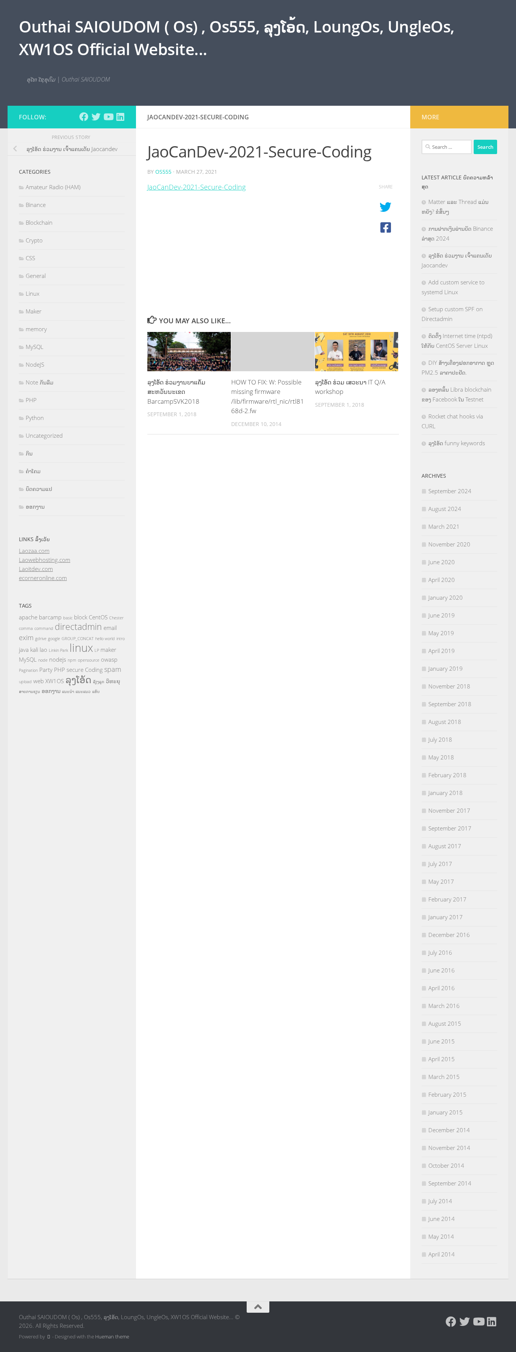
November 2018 (449, 686)
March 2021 (444, 526)
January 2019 (445, 668)
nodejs (57, 659)
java (24, 649)
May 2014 (441, 1236)
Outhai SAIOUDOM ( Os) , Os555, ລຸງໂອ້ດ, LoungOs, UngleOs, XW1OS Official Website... (236, 37)
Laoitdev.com (36, 569)
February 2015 (447, 1094)
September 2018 (449, 704)
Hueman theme (112, 1336)
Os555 (163, 171)
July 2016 (440, 952)
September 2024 (449, 491)
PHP (31, 400)
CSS (30, 258)
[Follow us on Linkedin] (120, 116)
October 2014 (446, 1165)
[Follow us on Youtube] (108, 116)
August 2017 (444, 846)
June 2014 (441, 1218)
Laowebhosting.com (44, 559)
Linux (32, 293)
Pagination (28, 670)
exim (26, 637)
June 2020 (441, 562)
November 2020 (449, 544)
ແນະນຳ (68, 691)
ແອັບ (96, 691)
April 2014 (441, 1254)
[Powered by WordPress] (48, 1336)
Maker (34, 311)
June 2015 (441, 1041)
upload (25, 681)
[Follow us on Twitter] (95, 116)
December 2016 (449, 934)
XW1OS (54, 681)
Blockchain (39, 222)
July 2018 (440, 739)
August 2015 (444, 1023)
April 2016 (441, 988)
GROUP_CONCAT (78, 638)
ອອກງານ (35, 506)
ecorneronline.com (43, 578)
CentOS (98, 617)
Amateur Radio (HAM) (53, 187)
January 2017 (445, 917)
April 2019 (441, 650)
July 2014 (440, 1201)
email (110, 627)
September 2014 (449, 1183)
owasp (109, 659)
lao (43, 649)
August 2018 (444, 721)
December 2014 (449, 1130)
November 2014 (449, 1147)
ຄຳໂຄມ (33, 471)
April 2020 (441, 579)
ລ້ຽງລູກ (98, 681)
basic (68, 617)
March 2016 (444, 1005)
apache (28, 617)
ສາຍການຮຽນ (29, 691)
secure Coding (84, 669)
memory (36, 329)
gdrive (40, 638)
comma (26, 628)
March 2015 (444, 1076)
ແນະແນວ (83, 691)
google (54, 638)
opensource (88, 660)
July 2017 (440, 863)
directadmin (78, 627)
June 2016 (441, 970)
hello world (105, 638)
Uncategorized (44, 435)
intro (120, 638)
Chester (116, 617)
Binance (36, 204)
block (80, 617)
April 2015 (441, 1059)
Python (35, 417)
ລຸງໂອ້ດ (78, 679)
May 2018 (441, 757)
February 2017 (447, 899)
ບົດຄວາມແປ (39, 488)
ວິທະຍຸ (113, 681)
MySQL (34, 346)
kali (34, 649)
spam (112, 669)
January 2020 (445, 597)
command (43, 628)
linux (81, 647)
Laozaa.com (34, 550)
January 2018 (445, 792)
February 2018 (447, 775)
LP (96, 650)
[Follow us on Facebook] (83, 116)
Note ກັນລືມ (39, 382)
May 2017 (441, 881)
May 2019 (441, 633)
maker (108, 649)
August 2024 (444, 508)
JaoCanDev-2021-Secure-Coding (196, 186)
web (38, 681)
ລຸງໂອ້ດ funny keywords (456, 443)
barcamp (50, 617)
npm (72, 660)
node (43, 660)
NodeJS (35, 364)
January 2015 (445, 1112)
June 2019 (441, 615)
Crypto (34, 240)
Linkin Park (58, 650)
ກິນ (29, 453)
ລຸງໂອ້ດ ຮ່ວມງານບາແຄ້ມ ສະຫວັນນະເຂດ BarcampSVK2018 (176, 392)
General (36, 275)
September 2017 (449, 828)
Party (46, 669)
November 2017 (449, 810)
